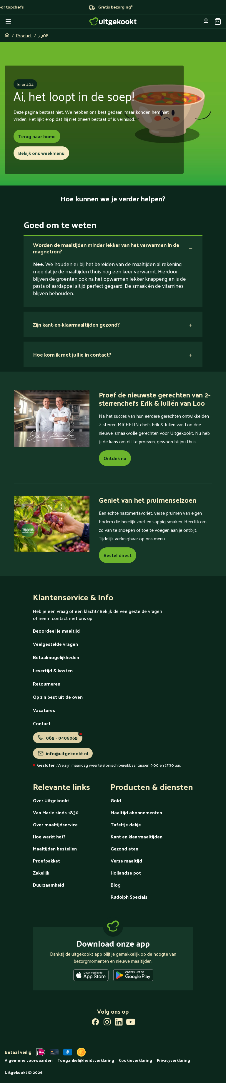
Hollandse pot (126, 872)
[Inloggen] (206, 21)
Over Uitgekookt (51, 800)
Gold (116, 800)
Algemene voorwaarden (29, 1060)
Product (24, 35)
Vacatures (44, 710)
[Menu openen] (8, 21)
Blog (116, 884)
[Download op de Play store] (133, 976)
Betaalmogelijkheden (56, 657)
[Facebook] (95, 1023)
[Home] (113, 21)
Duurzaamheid (48, 884)
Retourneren (46, 683)
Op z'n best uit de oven (58, 697)
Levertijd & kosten (53, 670)
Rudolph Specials (129, 897)
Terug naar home (37, 136)
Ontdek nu (115, 458)
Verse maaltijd (126, 860)
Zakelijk (41, 872)
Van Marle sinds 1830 (56, 812)
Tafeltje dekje (126, 824)
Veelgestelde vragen (55, 644)
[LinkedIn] (119, 1023)
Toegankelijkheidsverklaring (85, 1060)
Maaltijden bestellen (55, 848)
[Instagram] (107, 1023)
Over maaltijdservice (55, 824)
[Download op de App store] (91, 976)
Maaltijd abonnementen (136, 812)
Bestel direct (118, 555)
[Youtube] (130, 1023)
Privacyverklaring (173, 1060)
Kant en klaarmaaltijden (136, 836)
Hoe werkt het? (49, 836)
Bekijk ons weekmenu (41, 153)
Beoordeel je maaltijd (56, 630)
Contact (42, 723)
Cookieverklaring (135, 1060)
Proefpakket (46, 860)
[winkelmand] (217, 21)
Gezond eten (124, 848)
